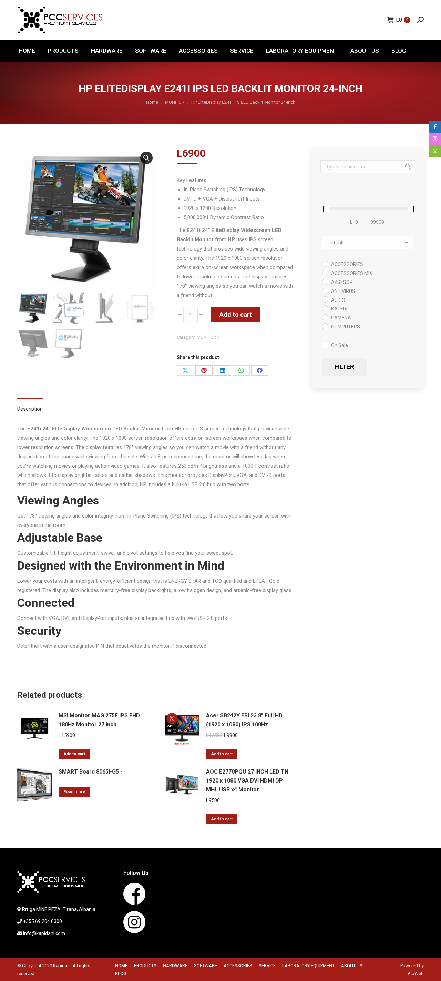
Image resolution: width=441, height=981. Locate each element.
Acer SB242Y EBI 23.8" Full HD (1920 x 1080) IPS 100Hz (244, 720)
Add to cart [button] (74, 754)
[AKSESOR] (325, 281)
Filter (344, 367)
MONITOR (206, 337)
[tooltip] (435, 127)
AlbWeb (416, 973)
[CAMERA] (325, 317)
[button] (146, 158)
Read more (74, 791)
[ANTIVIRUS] (325, 290)
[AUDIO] (325, 299)
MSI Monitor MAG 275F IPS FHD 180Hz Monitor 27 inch (99, 720)
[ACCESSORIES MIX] (325, 272)
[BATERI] (325, 308)
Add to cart (235, 314)
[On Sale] (325, 344)
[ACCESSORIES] (325, 263)
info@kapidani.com (44, 933)
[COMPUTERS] (325, 326)
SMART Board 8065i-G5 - (90, 771)
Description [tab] (30, 409)
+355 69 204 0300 (42, 921)
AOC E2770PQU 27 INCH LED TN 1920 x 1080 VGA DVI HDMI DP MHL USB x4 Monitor (247, 780)
